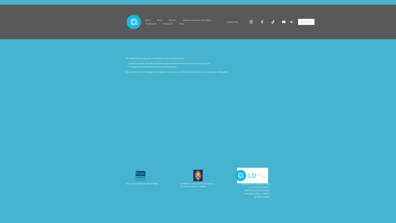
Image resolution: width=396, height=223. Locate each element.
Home (147, 20)
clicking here (161, 72)
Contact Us (168, 23)
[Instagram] (251, 22)
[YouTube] (284, 22)
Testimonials (150, 23)
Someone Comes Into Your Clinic (197, 20)
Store (181, 23)
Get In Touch (306, 22)
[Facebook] (262, 22)
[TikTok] (273, 22)
